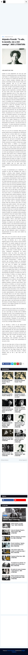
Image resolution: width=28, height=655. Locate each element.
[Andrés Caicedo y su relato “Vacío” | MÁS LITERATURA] (6, 525)
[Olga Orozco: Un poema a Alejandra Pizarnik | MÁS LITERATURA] (7, 433)
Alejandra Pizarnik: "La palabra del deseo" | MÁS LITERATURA (7, 454)
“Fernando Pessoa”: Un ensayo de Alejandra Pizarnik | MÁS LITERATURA (20, 440)
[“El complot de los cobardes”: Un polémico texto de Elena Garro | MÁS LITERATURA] (6, 564)
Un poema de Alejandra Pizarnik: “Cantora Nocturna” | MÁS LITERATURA (7, 425)
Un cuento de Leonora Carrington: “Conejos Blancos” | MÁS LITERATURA (18, 571)
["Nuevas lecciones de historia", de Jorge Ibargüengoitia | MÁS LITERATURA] (6, 577)
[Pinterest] (18, 364)
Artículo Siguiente (23, 460)
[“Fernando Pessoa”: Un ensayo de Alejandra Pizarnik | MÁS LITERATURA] (20, 433)
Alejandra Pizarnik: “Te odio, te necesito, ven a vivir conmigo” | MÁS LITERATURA (20, 425)
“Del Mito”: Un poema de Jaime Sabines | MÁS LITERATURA (12, 518)
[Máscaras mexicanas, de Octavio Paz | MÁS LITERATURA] (6, 538)
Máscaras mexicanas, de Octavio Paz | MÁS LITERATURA (18, 537)
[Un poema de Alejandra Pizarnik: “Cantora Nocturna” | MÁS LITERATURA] (7, 418)
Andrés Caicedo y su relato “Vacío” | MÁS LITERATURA (17, 524)
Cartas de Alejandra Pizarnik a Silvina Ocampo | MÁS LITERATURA (18, 532)
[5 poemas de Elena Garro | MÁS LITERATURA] (6, 558)
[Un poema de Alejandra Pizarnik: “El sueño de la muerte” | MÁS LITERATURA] (20, 403)
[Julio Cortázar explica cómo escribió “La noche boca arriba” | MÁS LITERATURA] (6, 551)
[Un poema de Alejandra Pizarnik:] (7, 375)
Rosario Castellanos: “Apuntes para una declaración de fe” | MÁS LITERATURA (17, 545)
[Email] (20, 364)
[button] (1, 2)
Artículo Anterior (4, 460)
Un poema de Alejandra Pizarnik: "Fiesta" (20, 381)
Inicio (3, 36)
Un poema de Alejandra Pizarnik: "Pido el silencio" (7, 382)
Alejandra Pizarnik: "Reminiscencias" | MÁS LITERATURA (20, 454)
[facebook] (8, 500)
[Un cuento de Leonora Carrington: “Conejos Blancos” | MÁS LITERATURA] (6, 571)
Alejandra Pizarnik (9, 36)
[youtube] (20, 500)
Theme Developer (11, 650)
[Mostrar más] (23, 364)
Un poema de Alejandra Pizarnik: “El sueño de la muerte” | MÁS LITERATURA (20, 410)
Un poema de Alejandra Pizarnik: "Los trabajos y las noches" (20, 395)
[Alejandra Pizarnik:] (7, 448)
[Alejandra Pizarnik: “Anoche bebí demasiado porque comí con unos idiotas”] (7, 403)
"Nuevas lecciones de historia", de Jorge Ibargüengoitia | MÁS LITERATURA (18, 577)
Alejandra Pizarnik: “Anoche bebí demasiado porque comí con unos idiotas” (7, 410)
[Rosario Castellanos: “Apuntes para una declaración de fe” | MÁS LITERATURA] (6, 545)
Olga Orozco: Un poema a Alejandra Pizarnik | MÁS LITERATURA (7, 439)
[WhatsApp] (15, 364)
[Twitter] (12, 364)
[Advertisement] (14, 19)
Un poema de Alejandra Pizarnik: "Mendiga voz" (7, 394)
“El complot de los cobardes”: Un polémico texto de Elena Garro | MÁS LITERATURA (18, 564)
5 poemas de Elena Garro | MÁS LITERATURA (18, 557)
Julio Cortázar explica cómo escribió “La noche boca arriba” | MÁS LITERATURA (18, 551)
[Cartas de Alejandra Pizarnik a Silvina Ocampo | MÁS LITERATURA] (6, 532)
